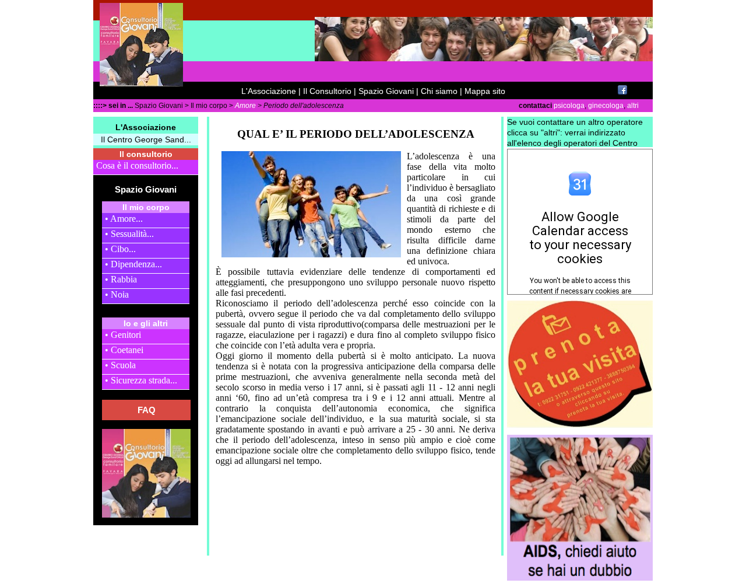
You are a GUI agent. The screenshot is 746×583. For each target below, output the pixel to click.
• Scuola (120, 365)
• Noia (117, 294)
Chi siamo (439, 91)
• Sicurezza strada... (141, 380)
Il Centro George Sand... (146, 139)
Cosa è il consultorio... (137, 165)
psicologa (568, 106)
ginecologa (605, 106)
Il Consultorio (327, 91)
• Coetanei (124, 350)
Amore (245, 106)
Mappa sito (485, 91)
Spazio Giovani (386, 91)
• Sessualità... (129, 234)
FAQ (147, 410)
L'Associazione (268, 91)
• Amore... (124, 219)
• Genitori (123, 335)
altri (633, 106)
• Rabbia (121, 279)
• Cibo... (120, 249)
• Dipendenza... (133, 264)
